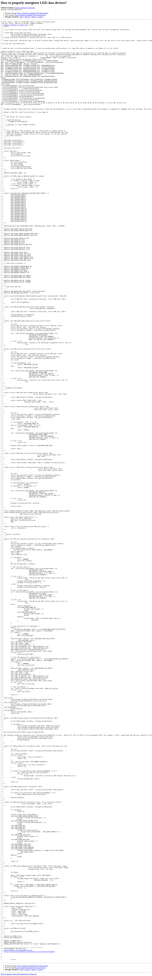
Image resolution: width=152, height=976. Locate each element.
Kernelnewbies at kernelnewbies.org (18, 950)
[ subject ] (34, 17)
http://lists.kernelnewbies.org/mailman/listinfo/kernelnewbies (29, 951)
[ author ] (40, 17)
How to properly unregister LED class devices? (32, 13)
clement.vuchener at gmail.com (24, 8)
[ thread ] (27, 17)
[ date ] (21, 17)
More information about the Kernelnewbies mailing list (19, 974)
